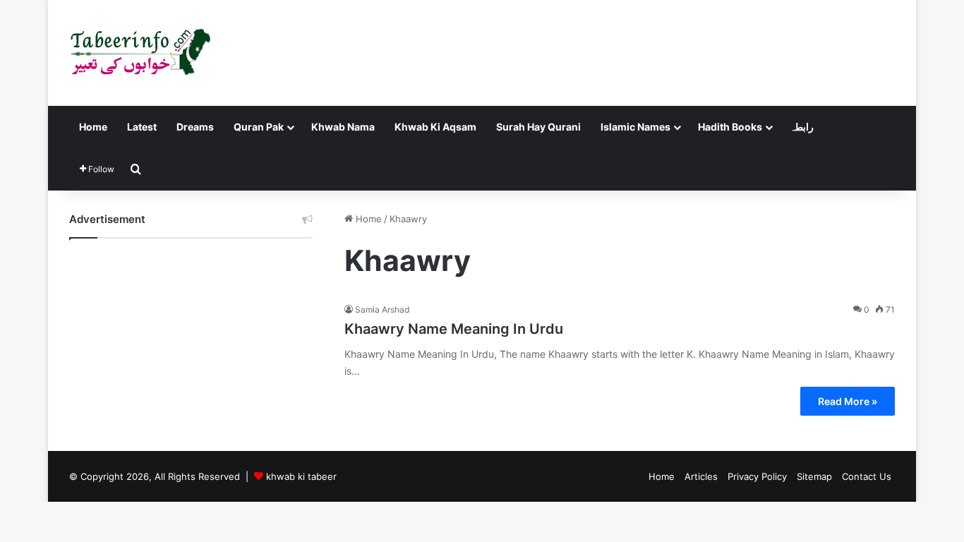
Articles (701, 476)
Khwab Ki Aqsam (435, 127)
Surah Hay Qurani (538, 127)
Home (93, 127)
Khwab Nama (343, 127)
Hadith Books (730, 127)
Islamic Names (635, 127)
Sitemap (814, 476)
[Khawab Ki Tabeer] (139, 53)
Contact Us (866, 476)
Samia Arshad (382, 309)
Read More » (847, 401)
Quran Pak (259, 127)
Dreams (195, 127)
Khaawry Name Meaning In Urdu (453, 328)
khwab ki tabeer (301, 476)
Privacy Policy (757, 476)
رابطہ (802, 127)
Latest (142, 127)
